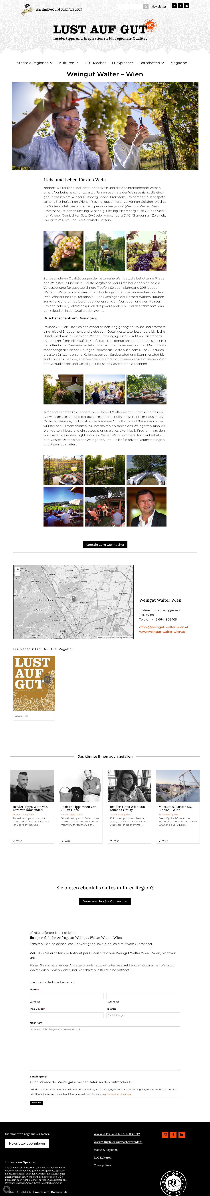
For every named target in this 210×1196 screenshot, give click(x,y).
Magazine (178, 63)
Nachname (113, 1001)
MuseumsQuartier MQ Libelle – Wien (175, 808)
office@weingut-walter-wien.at (163, 627)
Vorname (35, 1001)
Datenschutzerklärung (119, 1094)
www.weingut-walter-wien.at (162, 632)
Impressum (41, 1192)
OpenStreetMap (115, 637)
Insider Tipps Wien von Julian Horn (78, 808)
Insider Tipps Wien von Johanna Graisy (127, 808)
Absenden (36, 1103)
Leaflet (103, 637)
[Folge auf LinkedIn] (186, 5)
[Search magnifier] (146, 6)
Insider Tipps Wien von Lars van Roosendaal (30, 808)
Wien (31, 814)
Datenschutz (59, 1192)
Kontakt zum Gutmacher (105, 544)
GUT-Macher (95, 63)
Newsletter (159, 6)
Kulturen (66, 63)
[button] (74, 599)
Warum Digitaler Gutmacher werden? (118, 1142)
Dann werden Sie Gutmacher (105, 901)
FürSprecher (122, 63)
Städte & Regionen (33, 63)
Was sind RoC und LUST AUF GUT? (59, 9)
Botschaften (149, 63)
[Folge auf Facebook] (180, 5)
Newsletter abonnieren (27, 1143)
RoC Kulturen (102, 1157)
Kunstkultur (165, 814)
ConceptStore (103, 1165)
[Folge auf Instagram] (174, 5)
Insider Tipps (19, 814)
